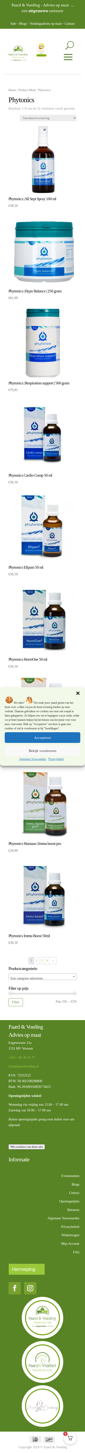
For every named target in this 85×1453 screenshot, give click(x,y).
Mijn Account (70, 1243)
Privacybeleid (56, 759)
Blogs (23, 23)
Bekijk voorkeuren (42, 751)
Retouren (73, 1210)
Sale (13, 23)
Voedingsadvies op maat (46, 23)
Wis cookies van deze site (26, 1146)
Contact (70, 23)
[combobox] (42, 976)
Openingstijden (69, 1201)
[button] (78, 693)
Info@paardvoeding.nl (23, 1066)
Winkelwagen (70, 1235)
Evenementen (70, 1176)
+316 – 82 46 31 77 (21, 1057)
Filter (15, 1002)
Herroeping (23, 1269)
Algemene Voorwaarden (32, 759)
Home (12, 90)
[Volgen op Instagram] (30, 1288)
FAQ (76, 1252)
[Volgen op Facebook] (14, 1288)
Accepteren (42, 738)
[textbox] (42, 978)
